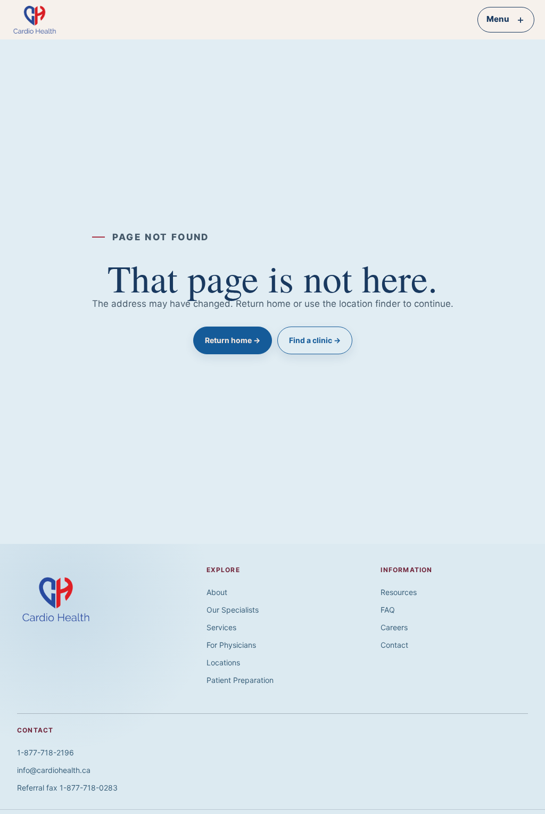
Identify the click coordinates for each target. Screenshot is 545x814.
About (217, 592)
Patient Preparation (240, 680)
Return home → (232, 340)
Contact (394, 644)
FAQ (388, 609)
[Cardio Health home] (40, 20)
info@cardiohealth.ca (53, 770)
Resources (399, 592)
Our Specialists (233, 609)
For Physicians (231, 644)
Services (221, 627)
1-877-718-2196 (45, 752)
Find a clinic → (315, 340)
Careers (394, 627)
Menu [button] (505, 19)
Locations (223, 662)
